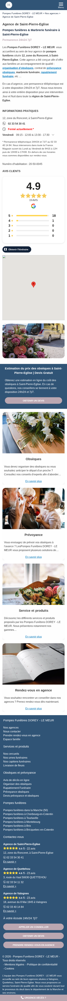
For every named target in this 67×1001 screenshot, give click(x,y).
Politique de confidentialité (42, 964)
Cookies (9, 968)
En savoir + (9, 861)
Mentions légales (14, 964)
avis (31, 848)
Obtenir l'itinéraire (18, 249)
